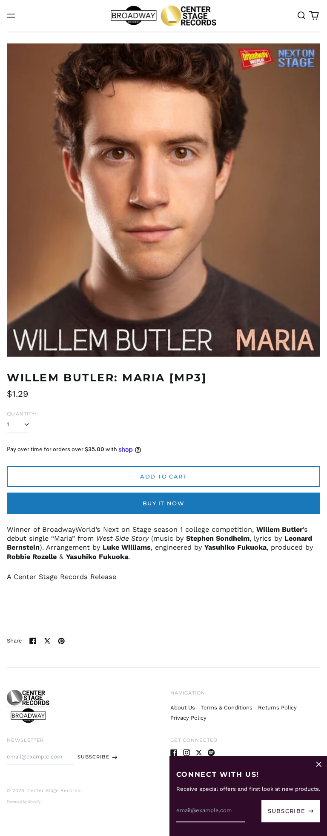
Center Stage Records (53, 790)
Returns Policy (277, 707)
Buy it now (163, 503)
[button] (301, 15)
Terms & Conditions (226, 707)
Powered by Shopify (23, 801)
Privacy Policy (188, 718)
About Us (182, 707)
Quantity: (22, 414)
